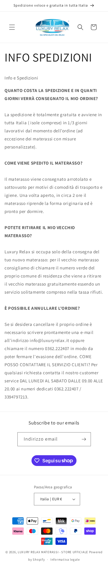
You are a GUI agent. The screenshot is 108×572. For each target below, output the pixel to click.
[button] (12, 27)
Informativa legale (65, 559)
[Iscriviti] (84, 439)
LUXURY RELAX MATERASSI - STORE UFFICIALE (53, 552)
